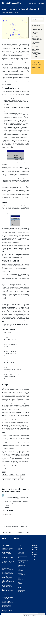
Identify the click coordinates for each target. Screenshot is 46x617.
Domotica (19, 558)
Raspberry (19, 586)
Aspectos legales (32, 3)
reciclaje (19, 587)
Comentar (25, 522)
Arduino (19, 547)
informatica (20, 571)
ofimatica (19, 580)
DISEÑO (19, 557)
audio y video (20, 548)
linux (19, 577)
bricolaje (19, 550)
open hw (19, 582)
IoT (18, 575)
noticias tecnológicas (21, 579)
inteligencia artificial (21, 574)
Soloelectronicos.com (11, 2)
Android (19, 545)
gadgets (19, 569)
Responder (7, 507)
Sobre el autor (41, 3)
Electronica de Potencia (22, 562)
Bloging (19, 549)
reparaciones (20, 588)
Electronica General (21, 565)
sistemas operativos (21, 590)
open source (20, 583)
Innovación (20, 573)
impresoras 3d (20, 570)
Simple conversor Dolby (6, 532)
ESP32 (19, 567)
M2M (19, 578)
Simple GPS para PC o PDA (23, 532)
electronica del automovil (22, 563)
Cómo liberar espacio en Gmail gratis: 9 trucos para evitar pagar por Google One (37, 31)
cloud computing (21, 552)
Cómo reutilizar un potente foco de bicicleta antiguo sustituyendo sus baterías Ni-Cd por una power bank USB (37, 40)
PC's (18, 584)
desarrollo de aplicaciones (22, 556)
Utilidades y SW (20, 591)
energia (19, 566)
